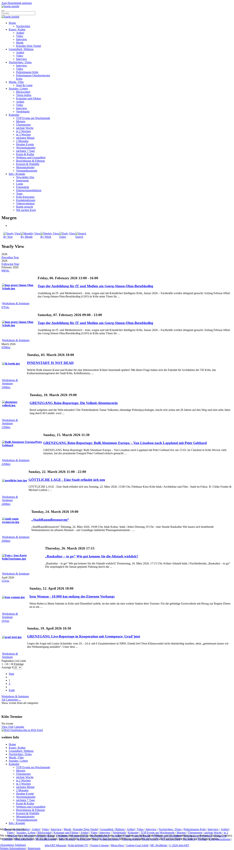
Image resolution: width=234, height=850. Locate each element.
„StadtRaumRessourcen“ (50, 520)
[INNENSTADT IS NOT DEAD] (11, 363)
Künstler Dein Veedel (28, 45)
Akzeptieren (7, 845)
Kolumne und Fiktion (28, 98)
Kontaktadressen (25, 200)
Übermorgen (23, 124)
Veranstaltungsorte (26, 170)
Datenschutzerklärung (28, 190)
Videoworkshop (25, 203)
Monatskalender (25, 167)
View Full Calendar (12, 726)
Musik (19, 42)
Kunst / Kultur (17, 29)
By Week (45, 236)
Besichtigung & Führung (30, 160)
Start (11, 673)
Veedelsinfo (23, 111)
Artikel (20, 32)
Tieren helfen (23, 95)
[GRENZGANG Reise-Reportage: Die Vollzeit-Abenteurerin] (15, 405)
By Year (8, 236)
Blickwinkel (23, 91)
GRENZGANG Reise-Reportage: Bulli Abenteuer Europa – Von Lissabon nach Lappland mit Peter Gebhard (125, 443)
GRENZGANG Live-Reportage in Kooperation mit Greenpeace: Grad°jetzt (83, 636)
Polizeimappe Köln (27, 72)
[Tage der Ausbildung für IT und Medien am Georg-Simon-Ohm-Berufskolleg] (19, 288)
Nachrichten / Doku (20, 62)
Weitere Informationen (13, 848)
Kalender (14, 114)
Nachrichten (23, 26)
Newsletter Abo (25, 177)
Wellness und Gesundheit (30, 157)
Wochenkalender (25, 147)
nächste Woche (24, 127)
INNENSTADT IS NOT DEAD (50, 363)
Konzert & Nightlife (27, 164)
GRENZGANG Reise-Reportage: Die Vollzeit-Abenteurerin (74, 403)
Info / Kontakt (17, 173)
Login (19, 183)
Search (79, 236)
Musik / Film (16, 82)
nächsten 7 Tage (25, 150)
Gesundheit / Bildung (21, 49)
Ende (12, 690)
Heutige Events (25, 144)
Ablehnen (20, 845)
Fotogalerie (22, 187)
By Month (27, 236)
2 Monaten (22, 141)
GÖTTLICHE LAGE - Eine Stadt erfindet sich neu (67, 480)
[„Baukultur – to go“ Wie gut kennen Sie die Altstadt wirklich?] (23, 558)
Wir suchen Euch (26, 210)
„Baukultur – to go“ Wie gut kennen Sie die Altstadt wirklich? (91, 556)
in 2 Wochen (23, 131)
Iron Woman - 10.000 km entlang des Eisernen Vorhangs (72, 596)
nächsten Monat (25, 137)
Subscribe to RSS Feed (29, 730)
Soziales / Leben (18, 88)
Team (19, 193)
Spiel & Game (24, 85)
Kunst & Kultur (25, 154)
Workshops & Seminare (15, 303)
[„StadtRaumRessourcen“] (16, 522)
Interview (21, 39)
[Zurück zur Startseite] (10, 6)
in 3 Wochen (23, 134)
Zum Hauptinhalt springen (16, 3)
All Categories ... (11, 699)
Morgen (20, 121)
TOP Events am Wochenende (33, 118)
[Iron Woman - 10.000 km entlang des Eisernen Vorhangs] (13, 597)
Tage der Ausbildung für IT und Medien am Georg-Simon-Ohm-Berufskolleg (95, 286)
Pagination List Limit (13, 660)
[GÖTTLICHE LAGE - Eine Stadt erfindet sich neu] (14, 480)
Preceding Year (10, 257)
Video (19, 36)
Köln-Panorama (25, 196)
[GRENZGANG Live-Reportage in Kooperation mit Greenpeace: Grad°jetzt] (12, 637)
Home (12, 22)
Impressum (22, 180)
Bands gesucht (24, 206)
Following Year (10, 264)
